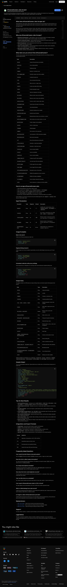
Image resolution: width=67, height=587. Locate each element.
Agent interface (29, 572)
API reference (43, 555)
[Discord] (16, 554)
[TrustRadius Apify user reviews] (9, 571)
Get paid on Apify (44, 557)
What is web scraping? (43, 568)
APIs (42, 565)
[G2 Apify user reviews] (5, 571)
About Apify (58, 565)
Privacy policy (40, 583)
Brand (57, 577)
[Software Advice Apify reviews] (9, 568)
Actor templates (44, 552)
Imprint (28, 583)
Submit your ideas (30, 567)
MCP (27, 557)
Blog (56, 572)
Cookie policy (47, 583)
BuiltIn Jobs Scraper (21, 506)
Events (57, 570)
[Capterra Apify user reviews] (15, 568)
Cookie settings (54, 583)
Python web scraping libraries (45, 575)
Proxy (28, 555)
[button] (31, 548)
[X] (7, 554)
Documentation (44, 550)
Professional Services (60, 550)
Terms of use (33, 583)
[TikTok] (19, 554)
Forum (28, 570)
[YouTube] (13, 554)
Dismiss (11, 584)
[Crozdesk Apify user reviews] (14, 571)
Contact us (58, 567)
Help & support (29, 565)
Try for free (57, 10)
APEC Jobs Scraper (21, 503)
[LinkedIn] (4, 554)
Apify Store (29, 550)
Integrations (29, 552)
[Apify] (4, 2)
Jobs (59, 574)
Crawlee (28, 559)
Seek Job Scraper (21, 504)
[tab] (18, 18)
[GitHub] (10, 554)
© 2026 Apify (61, 583)
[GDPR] (4, 561)
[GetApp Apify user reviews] (4, 568)
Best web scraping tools (44, 572)
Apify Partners (58, 552)
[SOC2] (8, 561)
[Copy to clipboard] (55, 240)
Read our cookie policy (12, 582)
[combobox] (62, 10)
